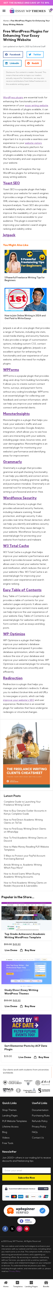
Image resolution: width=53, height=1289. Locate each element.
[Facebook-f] (5, 1229)
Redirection (13, 678)
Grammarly (12, 462)
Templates (18, 1286)
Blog (4, 1132)
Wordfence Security (20, 498)
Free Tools (7, 1143)
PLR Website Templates (14, 1121)
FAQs (35, 1132)
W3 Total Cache (16, 546)
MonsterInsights (16, 414)
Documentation (40, 1110)
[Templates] (17, 1282)
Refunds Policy (39, 1121)
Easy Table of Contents (22, 590)
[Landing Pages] (31, 1282)
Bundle (46, 1286)
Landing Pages (10, 1115)
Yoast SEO (11, 183)
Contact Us (38, 1137)
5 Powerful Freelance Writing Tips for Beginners (25, 279)
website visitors (33, 143)
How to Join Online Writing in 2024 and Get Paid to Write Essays (25, 317)
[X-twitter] (12, 1229)
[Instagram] (19, 1229)
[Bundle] (46, 1282)
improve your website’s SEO (18, 700)
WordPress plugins (13, 97)
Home (6, 20)
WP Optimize (14, 634)
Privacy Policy (39, 1126)
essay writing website (36, 105)
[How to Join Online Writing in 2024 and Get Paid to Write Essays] (26, 310)
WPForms (11, 370)
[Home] (6, 1282)
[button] (3, 10)
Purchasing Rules (41, 1115)
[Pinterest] (27, 1229)
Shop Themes (9, 1110)
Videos (6, 1137)
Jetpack (9, 235)
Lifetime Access (10, 1126)
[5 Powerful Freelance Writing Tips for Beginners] (26, 272)
